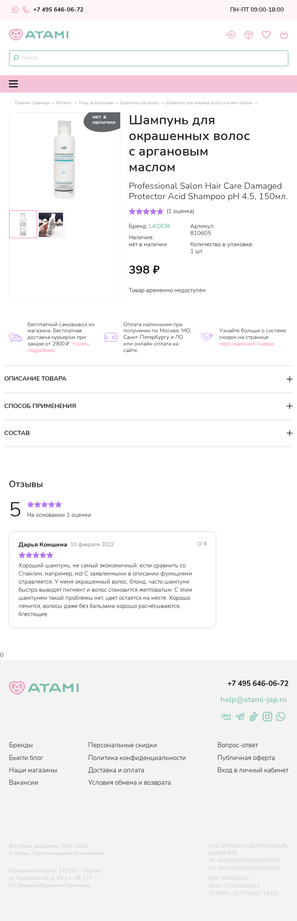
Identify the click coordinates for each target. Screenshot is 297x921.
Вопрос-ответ (237, 745)
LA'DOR (159, 226)
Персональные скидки (122, 745)
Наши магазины (33, 770)
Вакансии (23, 782)
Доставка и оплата (116, 770)
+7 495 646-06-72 (58, 9)
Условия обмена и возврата (129, 782)
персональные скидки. (247, 343)
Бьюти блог (26, 757)
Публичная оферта (246, 757)
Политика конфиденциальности (137, 757)
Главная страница (32, 103)
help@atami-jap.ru (253, 699)
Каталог (64, 103)
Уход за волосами (96, 103)
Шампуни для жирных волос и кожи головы (209, 103)
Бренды (21, 745)
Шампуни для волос (139, 103)
